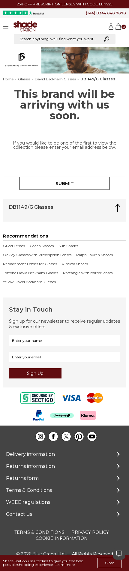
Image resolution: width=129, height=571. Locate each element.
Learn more (65, 564)
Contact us (19, 514)
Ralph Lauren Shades (94, 255)
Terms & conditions (39, 532)
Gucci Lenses (14, 246)
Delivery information (30, 454)
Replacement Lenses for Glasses (30, 264)
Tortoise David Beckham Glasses (30, 273)
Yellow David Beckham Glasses (29, 282)
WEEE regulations (28, 502)
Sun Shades (68, 246)
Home (8, 79)
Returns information (30, 466)
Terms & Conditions (29, 490)
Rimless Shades (75, 264)
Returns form (22, 478)
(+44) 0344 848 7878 (106, 13)
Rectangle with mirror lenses (87, 273)
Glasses (24, 79)
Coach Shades (42, 246)
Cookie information (62, 538)
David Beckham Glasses (55, 79)
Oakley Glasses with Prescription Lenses (37, 255)
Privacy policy (90, 532)
